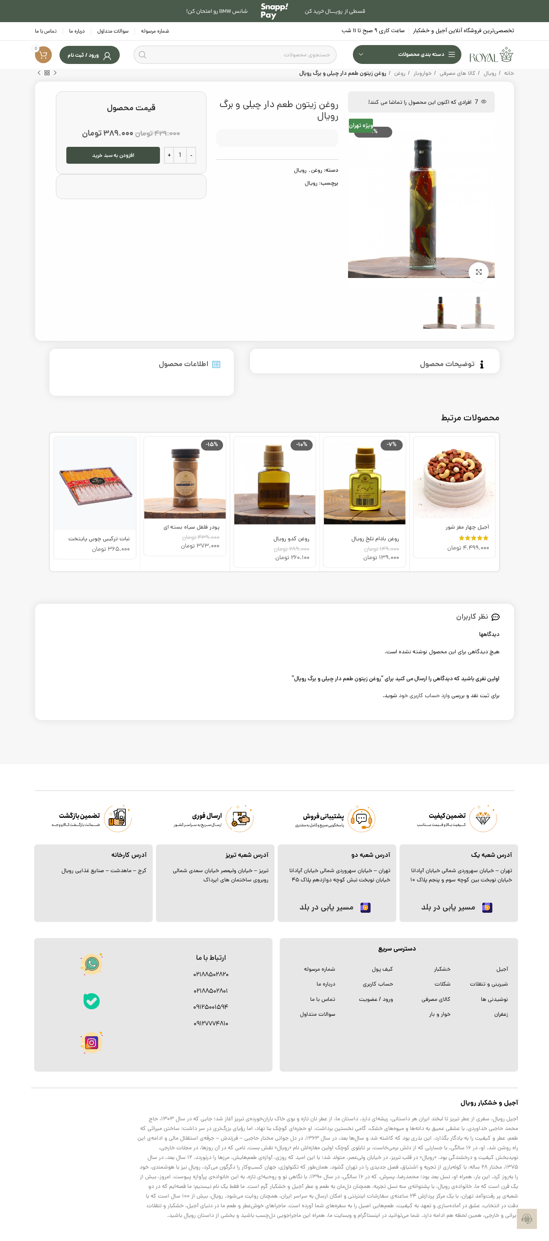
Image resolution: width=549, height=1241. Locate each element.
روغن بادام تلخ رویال (375, 539)
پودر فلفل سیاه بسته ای (191, 527)
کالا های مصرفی (456, 73)
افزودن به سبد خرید (113, 155)
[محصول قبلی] (55, 73)
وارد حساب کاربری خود (424, 696)
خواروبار (422, 73)
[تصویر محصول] (365, 483)
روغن (399, 73)
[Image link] (92, 1001)
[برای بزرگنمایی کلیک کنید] (479, 272)
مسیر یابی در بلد (448, 907)
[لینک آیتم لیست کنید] (483, 969)
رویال (489, 73)
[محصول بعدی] (39, 73)
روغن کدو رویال (291, 539)
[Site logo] (491, 54)
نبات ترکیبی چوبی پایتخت (99, 539)
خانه (508, 73)
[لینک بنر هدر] (274, 11)
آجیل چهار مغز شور (467, 527)
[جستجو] (142, 54)
